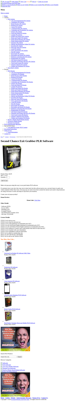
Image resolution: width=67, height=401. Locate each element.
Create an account (43, 1)
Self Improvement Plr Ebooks (19, 112)
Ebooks (13, 398)
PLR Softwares (12, 136)
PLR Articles (11, 19)
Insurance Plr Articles (17, 42)
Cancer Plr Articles (16, 27)
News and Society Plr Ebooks (19, 101)
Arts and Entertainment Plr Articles (20, 20)
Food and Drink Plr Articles (18, 33)
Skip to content (5, 13)
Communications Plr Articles (19, 28)
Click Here (37, 200)
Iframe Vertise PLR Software (12, 309)
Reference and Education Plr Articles (21, 57)
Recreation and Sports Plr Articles (20, 55)
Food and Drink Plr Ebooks (18, 85)
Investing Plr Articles (17, 46)
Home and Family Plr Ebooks (19, 90)
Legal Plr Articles (16, 49)
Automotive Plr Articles (17, 22)
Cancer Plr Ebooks (16, 79)
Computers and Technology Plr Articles (22, 30)
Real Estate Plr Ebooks (17, 105)
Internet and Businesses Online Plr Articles (23, 44)
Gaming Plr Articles (16, 35)
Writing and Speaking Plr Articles (20, 66)
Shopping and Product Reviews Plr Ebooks (23, 113)
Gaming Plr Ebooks (16, 86)
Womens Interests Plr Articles (19, 64)
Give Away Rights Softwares (10, 366)
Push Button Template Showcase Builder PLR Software (19, 323)
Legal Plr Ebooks (16, 102)
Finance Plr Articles (16, 31)
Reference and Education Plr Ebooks (21, 108)
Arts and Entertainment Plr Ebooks (20, 72)
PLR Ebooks (11, 71)
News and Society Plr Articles (19, 50)
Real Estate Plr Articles (17, 53)
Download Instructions (10, 129)
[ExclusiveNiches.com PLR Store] (10, 3)
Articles (7, 398)
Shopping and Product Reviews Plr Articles (23, 61)
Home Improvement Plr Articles (20, 41)
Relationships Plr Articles (18, 58)
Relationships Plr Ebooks (18, 110)
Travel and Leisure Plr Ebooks (19, 115)
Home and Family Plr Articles (19, 38)
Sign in (34, 1)
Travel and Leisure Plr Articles (19, 63)
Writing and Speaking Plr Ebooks (20, 118)
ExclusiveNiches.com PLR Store (20, 399)
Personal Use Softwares (9, 368)
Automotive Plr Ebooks (17, 74)
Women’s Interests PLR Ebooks (20, 116)
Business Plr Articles (17, 25)
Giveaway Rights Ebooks (15, 121)
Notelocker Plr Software (11, 267)
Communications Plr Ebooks (19, 80)
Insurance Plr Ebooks (17, 94)
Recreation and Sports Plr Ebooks (20, 107)
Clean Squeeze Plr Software (12, 281)
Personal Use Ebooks (13, 122)
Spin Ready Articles (13, 68)
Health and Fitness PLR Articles (20, 36)
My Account (5, 1)
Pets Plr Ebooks (15, 104)
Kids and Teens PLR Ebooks (19, 99)
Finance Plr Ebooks (16, 83)
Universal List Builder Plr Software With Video (17, 253)
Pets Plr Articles (15, 52)
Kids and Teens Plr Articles (18, 47)
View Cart (23, 1)
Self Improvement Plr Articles (19, 60)
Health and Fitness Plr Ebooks (19, 88)
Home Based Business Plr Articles (20, 39)
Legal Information (13, 132)
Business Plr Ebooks (17, 77)
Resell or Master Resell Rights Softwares (13, 370)
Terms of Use (8, 130)
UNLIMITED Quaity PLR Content (17, 127)
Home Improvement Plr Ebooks (20, 93)
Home (6, 16)
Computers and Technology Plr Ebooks (22, 82)
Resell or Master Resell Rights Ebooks (18, 119)
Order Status (14, 1)
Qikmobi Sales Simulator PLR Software (15, 295)
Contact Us (7, 133)
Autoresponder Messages (23, 398)
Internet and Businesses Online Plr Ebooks (23, 96)
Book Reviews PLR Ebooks (19, 75)
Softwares (7, 136)
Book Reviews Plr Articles (18, 24)
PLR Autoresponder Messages (12, 124)
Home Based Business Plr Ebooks (20, 91)
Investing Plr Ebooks (17, 97)
